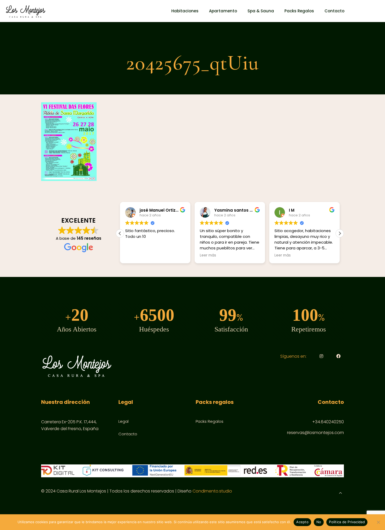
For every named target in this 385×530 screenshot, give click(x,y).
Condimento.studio (212, 491)
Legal (123, 421)
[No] (378, 522)
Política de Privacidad (347, 522)
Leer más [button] (208, 255)
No (318, 522)
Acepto (302, 522)
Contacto (127, 434)
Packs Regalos (209, 421)
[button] (340, 233)
